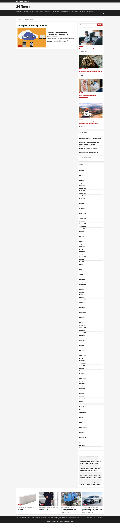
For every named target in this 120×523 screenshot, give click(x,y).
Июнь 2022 (81, 292)
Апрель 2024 (82, 238)
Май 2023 (81, 264)
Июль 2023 (81, 259)
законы (95, 466)
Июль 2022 (81, 289)
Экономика (42, 14)
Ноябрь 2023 (82, 251)
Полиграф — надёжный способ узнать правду (90, 48)
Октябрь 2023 (82, 254)
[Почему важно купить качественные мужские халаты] (49, 499)
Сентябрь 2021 (82, 312)
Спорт (27, 14)
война (92, 461)
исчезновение (83, 470)
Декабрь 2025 (82, 188)
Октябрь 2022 (82, 282)
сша (89, 482)
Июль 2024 (81, 231)
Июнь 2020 (81, 348)
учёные (93, 484)
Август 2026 (82, 168)
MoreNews (65, 521)
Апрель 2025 (82, 208)
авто (81, 456)
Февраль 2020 (82, 355)
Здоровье (25, 11)
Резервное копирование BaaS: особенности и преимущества (32, 37)
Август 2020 (82, 343)
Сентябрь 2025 (82, 195)
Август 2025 (82, 198)
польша (100, 477)
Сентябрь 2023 (82, 256)
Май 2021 (81, 322)
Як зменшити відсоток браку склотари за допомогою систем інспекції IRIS (69, 509)
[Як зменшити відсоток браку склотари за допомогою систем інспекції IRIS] (71, 499)
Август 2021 (82, 315)
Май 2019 (81, 370)
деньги (86, 463)
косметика (90, 472)
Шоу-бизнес (34, 14)
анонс (96, 456)
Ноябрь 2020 (82, 335)
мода (100, 475)
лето (81, 475)
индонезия (97, 468)
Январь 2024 (82, 246)
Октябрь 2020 (82, 337)
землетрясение (90, 468)
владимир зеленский (85, 461)
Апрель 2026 (82, 178)
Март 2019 (81, 375)
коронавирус (83, 472)
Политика (82, 11)
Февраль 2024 (82, 244)
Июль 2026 (81, 170)
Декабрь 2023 (82, 249)
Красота (32, 11)
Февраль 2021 (82, 327)
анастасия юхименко (89, 456)
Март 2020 (81, 353)
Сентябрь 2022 (82, 284)
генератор (98, 461)
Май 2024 (81, 236)
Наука (41, 11)
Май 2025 (81, 206)
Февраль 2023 (82, 271)
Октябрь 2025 (82, 193)
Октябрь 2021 (82, 310)
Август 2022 (82, 287)
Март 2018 (81, 401)
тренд (93, 482)
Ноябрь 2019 (82, 360)
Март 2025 (81, 211)
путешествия (91, 479)
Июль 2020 (81, 345)
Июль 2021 (81, 317)
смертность (98, 479)
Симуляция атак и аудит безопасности (88, 152)
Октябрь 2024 (82, 223)
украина (88, 484)
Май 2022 (81, 294)
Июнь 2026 (81, 173)
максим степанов (88, 475)
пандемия (82, 477)
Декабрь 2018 (82, 381)
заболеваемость (84, 466)
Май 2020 (81, 350)
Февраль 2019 (82, 378)
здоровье (82, 468)
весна (95, 459)
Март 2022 (81, 297)
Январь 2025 (82, 216)
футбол (98, 484)
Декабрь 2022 (82, 277)
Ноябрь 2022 (82, 279)
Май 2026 (81, 175)
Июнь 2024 (81, 233)
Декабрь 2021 (82, 304)
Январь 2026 (82, 185)
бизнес (81, 459)
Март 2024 (81, 241)
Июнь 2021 (81, 320)
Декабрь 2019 (82, 358)
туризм (98, 482)
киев (95, 470)
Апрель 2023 (82, 266)
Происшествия (90, 11)
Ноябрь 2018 (82, 383)
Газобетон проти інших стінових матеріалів (89, 136)
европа (91, 463)
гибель (81, 463)
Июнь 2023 (81, 261)
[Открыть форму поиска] (103, 13)
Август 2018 (82, 391)
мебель (95, 475)
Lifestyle (18, 11)
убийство (82, 484)
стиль (85, 482)
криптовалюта (98, 472)
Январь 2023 (82, 274)
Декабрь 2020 (82, 332)
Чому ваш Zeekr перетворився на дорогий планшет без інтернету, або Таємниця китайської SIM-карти (89, 148)
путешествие (83, 479)
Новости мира (55, 11)
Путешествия (20, 14)
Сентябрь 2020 (82, 340)
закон (91, 466)
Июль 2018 (81, 393)
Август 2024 (82, 228)
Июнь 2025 (81, 203)
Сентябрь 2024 (82, 226)
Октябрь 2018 (82, 386)
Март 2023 (81, 269)
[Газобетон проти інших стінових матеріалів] (28, 499)
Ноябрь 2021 (82, 307)
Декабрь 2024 (82, 218)
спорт (81, 482)
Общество (75, 11)
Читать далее (51, 44)
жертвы (96, 463)
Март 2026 (81, 180)
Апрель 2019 (82, 373)
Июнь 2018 (81, 396)
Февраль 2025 (82, 213)
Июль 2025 (81, 200)
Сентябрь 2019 (82, 363)
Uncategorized (82, 412)
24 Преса (23, 6)
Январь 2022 (82, 302)
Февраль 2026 (82, 183)
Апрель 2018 (82, 398)
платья (94, 477)
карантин (90, 470)
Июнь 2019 (81, 368)
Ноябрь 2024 (82, 221)
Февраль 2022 (82, 299)
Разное (49, 14)
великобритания (89, 459)
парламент (88, 477)
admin (49, 36)
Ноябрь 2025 (82, 190)
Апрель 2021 (82, 325)
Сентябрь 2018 (82, 388)
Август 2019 (82, 365)
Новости (47, 11)
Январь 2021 (82, 330)
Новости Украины (65, 11)
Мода (37, 11)
